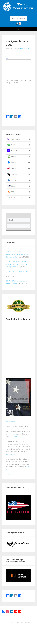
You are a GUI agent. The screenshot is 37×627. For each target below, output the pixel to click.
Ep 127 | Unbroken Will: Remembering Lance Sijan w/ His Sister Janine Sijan (17, 254)
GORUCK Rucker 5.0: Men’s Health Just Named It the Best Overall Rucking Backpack (18, 264)
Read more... (16, 436)
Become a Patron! (12, 421)
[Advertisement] (18, 101)
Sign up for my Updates (18, 226)
